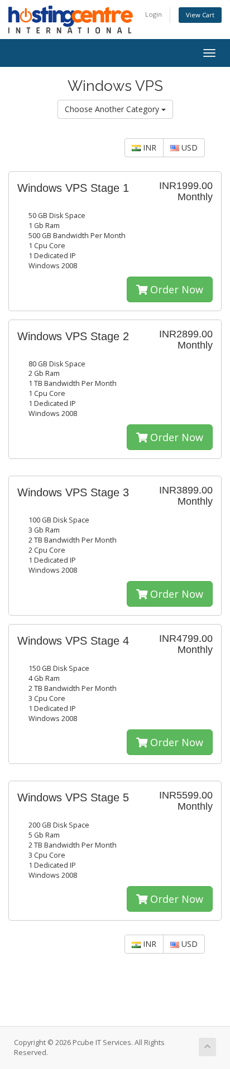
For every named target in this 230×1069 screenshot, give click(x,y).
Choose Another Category (113, 109)
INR (148, 147)
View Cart (200, 15)
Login (153, 14)
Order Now (175, 289)
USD (188, 147)
